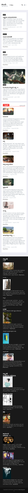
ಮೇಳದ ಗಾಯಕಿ (7, 394)
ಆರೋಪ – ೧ (6, 436)
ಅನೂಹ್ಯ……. (5, 277)
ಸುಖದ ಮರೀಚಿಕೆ (7, 37)
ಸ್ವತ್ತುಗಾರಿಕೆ (5, 187)
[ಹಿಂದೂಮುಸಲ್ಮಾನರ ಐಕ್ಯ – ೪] (14, 76)
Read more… (22, 274)
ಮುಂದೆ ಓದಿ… (14, 391)
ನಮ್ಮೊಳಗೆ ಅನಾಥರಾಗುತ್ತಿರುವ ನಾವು (9, 331)
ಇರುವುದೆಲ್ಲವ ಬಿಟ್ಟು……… (9, 235)
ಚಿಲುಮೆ (3, 4)
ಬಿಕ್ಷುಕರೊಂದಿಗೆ (5, 351)
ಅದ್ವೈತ (4, 297)
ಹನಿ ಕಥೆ (4, 34)
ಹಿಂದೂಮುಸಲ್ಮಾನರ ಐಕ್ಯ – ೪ (10, 87)
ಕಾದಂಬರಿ (6, 434)
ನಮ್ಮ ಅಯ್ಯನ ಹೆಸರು (8, 164)
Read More (5, 28)
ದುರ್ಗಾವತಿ (5, 116)
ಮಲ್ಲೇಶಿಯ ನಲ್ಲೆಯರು (9, 376)
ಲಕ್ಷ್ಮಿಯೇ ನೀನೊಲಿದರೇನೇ (10, 17)
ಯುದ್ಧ (4, 211)
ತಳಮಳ (5, 55)
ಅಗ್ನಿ (4, 141)
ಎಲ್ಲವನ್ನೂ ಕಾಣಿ (22, 105)
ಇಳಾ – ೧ (5, 452)
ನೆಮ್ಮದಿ (4, 260)
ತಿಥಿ (4, 412)
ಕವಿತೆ (4, 14)
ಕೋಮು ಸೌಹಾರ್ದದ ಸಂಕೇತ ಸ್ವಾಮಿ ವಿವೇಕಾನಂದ (12, 310)
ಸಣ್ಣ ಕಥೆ (6, 105)
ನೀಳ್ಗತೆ (4, 84)
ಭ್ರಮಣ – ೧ (6, 467)
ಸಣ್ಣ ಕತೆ (5, 259)
